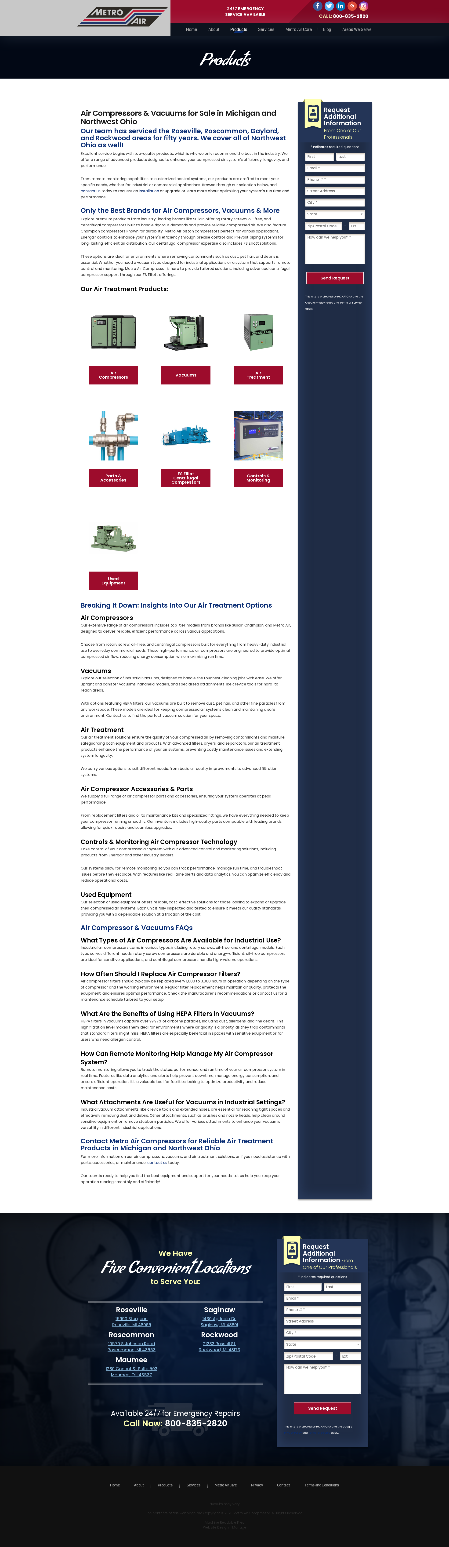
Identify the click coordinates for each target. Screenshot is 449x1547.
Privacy (257, 1485)
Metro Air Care (299, 29)
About (213, 29)
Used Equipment (113, 581)
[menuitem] (192, 29)
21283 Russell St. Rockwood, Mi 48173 (219, 1347)
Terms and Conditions (321, 1485)
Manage (239, 1527)
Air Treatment (258, 375)
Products (238, 29)
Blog (327, 29)
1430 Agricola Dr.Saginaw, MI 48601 (219, 1322)
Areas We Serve (357, 29)
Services (266, 29)
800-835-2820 (350, 16)
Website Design (216, 1527)
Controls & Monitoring (258, 478)
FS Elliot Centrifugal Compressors (185, 478)
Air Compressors (113, 375)
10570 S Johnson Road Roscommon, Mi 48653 (132, 1347)
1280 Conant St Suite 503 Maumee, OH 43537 (131, 1372)
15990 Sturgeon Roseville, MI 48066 (131, 1322)
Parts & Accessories (113, 478)
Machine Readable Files (224, 1522)
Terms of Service (351, 302)
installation (149, 191)
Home (191, 29)
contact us (91, 191)
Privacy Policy (324, 302)
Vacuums (185, 375)
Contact (283, 1485)
